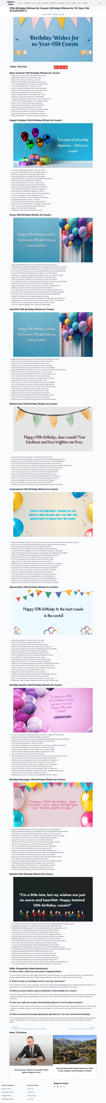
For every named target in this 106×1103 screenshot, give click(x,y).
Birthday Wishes (7, 1089)
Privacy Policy (31, 1095)
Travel (68, 3)
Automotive (60, 3)
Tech (79, 3)
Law (34, 3)
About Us (30, 1089)
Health (39, 3)
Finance (85, 3)
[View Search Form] (99, 3)
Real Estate (27, 3)
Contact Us (30, 1092)
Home (20, 3)
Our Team (30, 1099)
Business (53, 3)
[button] (55, 67)
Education (45, 3)
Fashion (73, 3)
